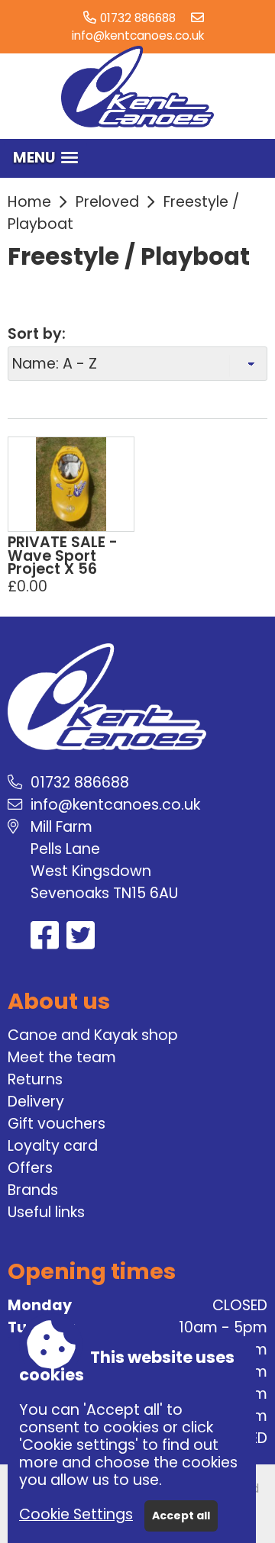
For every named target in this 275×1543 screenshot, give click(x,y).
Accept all (181, 1515)
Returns (35, 1079)
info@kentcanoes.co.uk (138, 35)
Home (29, 202)
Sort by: (37, 334)
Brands (33, 1190)
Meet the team (62, 1057)
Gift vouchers (56, 1123)
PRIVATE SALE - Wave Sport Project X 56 (63, 555)
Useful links (46, 1212)
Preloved (107, 202)
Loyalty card (53, 1146)
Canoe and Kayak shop (93, 1035)
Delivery (36, 1101)
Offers (30, 1168)
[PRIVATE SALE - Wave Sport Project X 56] (71, 484)
